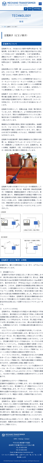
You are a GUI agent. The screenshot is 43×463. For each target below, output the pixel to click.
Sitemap (20, 439)
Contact (27, 439)
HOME (15, 439)
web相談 (37, 9)
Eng (30, 9)
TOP (2, 26)
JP (25, 9)
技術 (5, 26)
